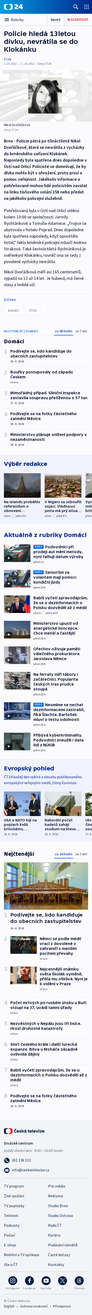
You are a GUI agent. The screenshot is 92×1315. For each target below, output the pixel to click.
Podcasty (11, 1225)
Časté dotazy (59, 1254)
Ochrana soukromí (34, 1306)
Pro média (56, 1186)
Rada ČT (55, 1225)
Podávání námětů (63, 1244)
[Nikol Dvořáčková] (46, 96)
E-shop (10, 1244)
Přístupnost (62, 1306)
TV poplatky (14, 1205)
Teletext (11, 1215)
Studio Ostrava (60, 1215)
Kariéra (54, 1235)
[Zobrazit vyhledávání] (75, 6)
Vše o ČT (11, 1264)
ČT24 (7, 59)
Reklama (55, 1195)
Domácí (13, 310)
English (9, 1306)
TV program (14, 1186)
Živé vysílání (14, 1195)
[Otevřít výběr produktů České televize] (86, 6)
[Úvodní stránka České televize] (24, 1131)
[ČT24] (13, 7)
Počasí (9, 1235)
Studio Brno (58, 1205)
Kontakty (56, 1264)
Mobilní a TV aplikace (21, 1254)
